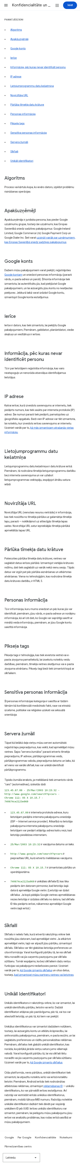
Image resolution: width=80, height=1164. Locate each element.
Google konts (18, 48)
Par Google (24, 1137)
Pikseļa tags (17, 123)
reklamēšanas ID (53, 1086)
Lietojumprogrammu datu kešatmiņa (32, 85)
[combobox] (21, 1157)
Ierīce (13, 57)
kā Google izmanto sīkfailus (36, 970)
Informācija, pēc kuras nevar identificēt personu (38, 67)
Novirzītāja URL (19, 95)
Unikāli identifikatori (21, 160)
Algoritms (16, 29)
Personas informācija (23, 114)
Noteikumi (66, 1137)
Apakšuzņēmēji (19, 39)
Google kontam (13, 274)
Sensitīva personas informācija (28, 132)
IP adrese (15, 76)
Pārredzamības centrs (18, 1146)
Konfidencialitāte (45, 1137)
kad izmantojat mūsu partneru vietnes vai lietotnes (44, 974)
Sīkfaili (14, 151)
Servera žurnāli (19, 142)
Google (9, 1137)
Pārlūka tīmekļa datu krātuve (27, 104)
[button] (5, 5)
